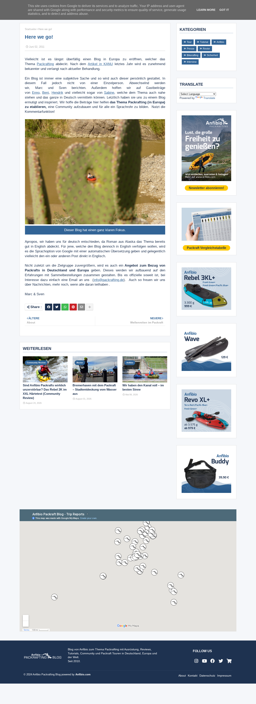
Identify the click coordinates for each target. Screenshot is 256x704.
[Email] (81, 307)
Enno (36, 93)
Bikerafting (192, 55)
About (182, 675)
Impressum (224, 675)
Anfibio (220, 42)
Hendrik (57, 93)
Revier (206, 48)
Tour (189, 42)
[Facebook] (48, 307)
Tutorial (204, 42)
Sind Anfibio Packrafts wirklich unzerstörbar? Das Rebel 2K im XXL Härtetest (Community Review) (45, 392)
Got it (224, 9)
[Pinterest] (73, 307)
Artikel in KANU (100, 64)
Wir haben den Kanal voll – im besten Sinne (143, 387)
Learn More (206, 9)
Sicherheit (212, 55)
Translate (209, 98)
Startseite (30, 29)
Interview (192, 61)
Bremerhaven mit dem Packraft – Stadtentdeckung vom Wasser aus (95, 389)
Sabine (109, 93)
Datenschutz (207, 675)
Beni (45, 93)
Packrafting (45, 64)
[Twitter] (56, 307)
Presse (190, 48)
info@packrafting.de (109, 280)
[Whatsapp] (65, 307)
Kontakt (192, 675)
